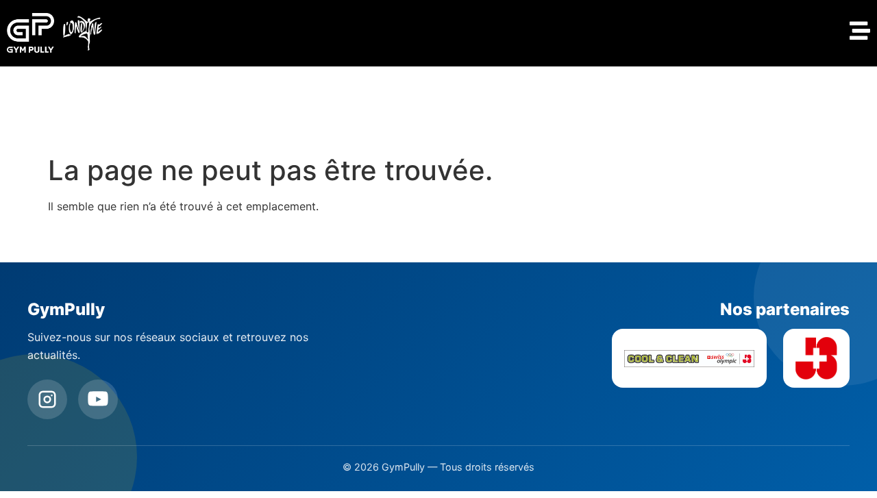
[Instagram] (47, 399)
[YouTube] (98, 399)
